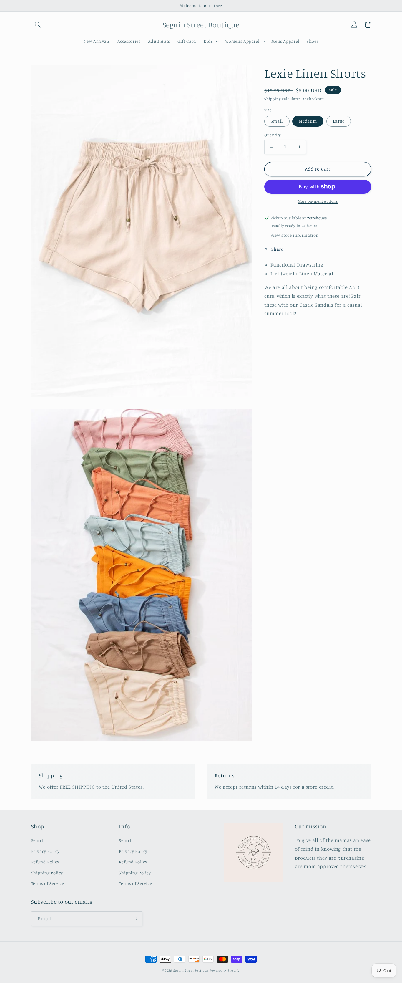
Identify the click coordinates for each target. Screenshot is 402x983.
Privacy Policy (45, 851)
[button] (38, 25)
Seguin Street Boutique (190, 970)
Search (38, 840)
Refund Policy (45, 861)
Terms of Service (47, 883)
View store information (294, 235)
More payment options (318, 201)
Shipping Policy (47, 872)
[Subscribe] (135, 918)
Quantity (272, 135)
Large (339, 120)
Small (277, 120)
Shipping (272, 99)
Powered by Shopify (225, 970)
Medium (308, 120)
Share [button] (277, 248)
